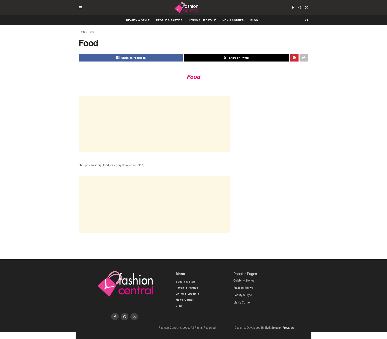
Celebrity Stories (243, 280)
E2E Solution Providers (279, 327)
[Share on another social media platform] (304, 58)
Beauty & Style (138, 20)
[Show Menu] (80, 7)
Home (82, 31)
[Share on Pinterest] (294, 58)
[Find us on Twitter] (306, 7)
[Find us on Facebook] (293, 7)
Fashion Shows (243, 288)
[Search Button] (306, 20)
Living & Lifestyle (202, 20)
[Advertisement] (154, 124)
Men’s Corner (233, 20)
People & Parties (169, 20)
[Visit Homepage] (187, 7)
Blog (254, 20)
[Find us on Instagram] (299, 7)
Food (91, 31)
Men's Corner (242, 302)
